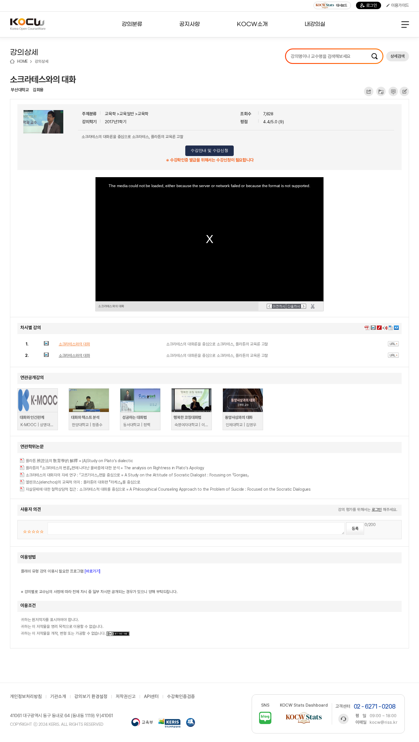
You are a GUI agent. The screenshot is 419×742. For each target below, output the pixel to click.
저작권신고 (126, 696)
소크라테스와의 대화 (43, 79)
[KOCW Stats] (303, 718)
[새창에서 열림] (142, 723)
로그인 (371, 5)
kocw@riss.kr (383, 722)
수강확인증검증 (181, 696)
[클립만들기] (312, 306)
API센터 (151, 696)
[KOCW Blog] (265, 718)
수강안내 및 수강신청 (209, 150)
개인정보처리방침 (26, 696)
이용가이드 (400, 5)
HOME (22, 61)
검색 (374, 56)
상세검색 (397, 56)
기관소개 (58, 696)
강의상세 (41, 61)
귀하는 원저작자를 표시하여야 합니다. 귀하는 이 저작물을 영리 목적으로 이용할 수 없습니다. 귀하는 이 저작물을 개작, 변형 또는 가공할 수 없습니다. (64, 626)
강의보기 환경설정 (90, 696)
